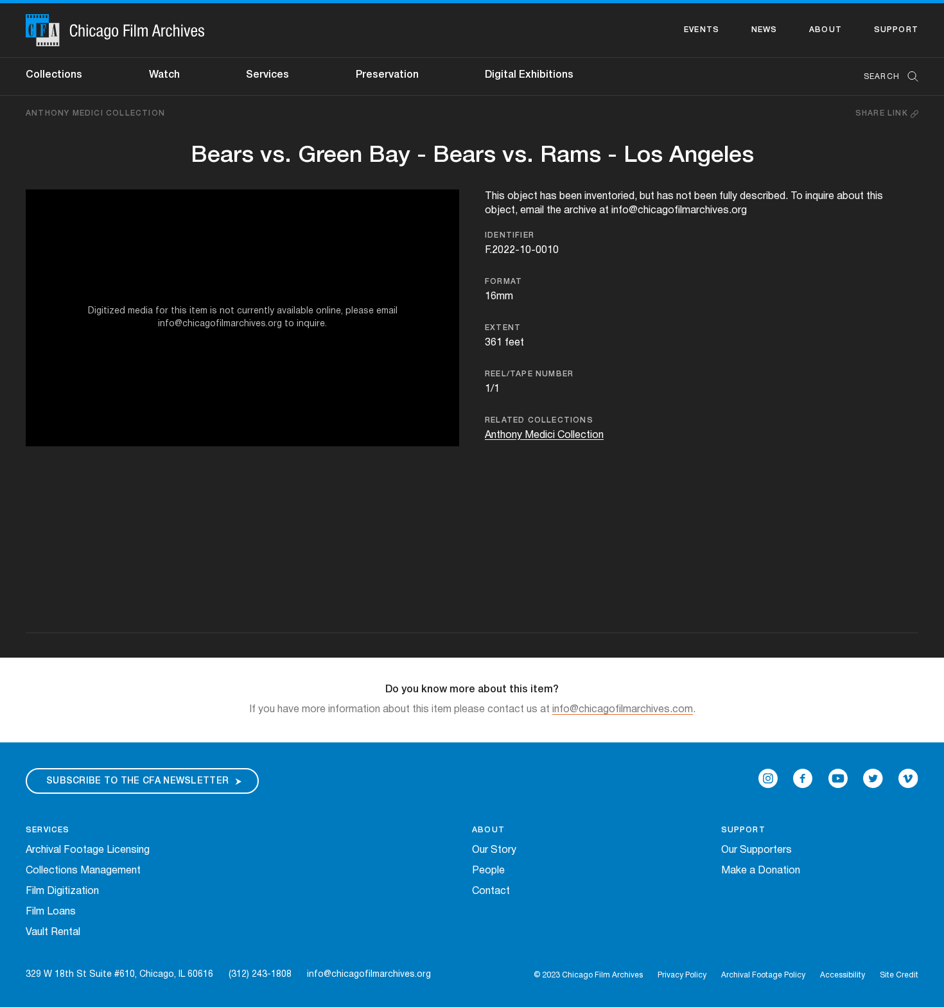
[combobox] (884, 77)
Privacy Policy (682, 975)
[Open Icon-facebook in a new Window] (802, 778)
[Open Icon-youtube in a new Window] (838, 778)
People (488, 870)
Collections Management (83, 870)
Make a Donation (760, 870)
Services (267, 75)
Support (896, 29)
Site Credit (899, 975)
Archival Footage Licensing (88, 850)
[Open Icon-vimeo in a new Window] (908, 778)
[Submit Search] (908, 77)
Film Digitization (62, 891)
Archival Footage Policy (763, 975)
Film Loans (51, 911)
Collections (54, 75)
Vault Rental (53, 932)
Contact (491, 891)
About (825, 29)
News (764, 29)
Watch (164, 75)
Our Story (494, 850)
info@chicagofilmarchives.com (622, 709)
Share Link (883, 113)
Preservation (387, 75)
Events (701, 29)
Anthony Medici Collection (95, 113)
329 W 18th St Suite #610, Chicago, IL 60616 (119, 974)
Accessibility (842, 975)
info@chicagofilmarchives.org (369, 974)
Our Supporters (756, 850)
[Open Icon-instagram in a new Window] (768, 778)
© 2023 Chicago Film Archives (588, 975)
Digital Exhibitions (529, 75)
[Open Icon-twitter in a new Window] (873, 778)
